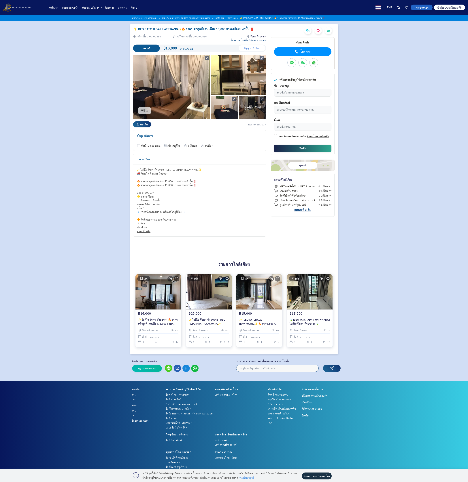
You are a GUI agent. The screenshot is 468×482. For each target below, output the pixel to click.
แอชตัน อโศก (173, 462)
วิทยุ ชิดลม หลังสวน (177, 434)
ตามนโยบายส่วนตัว (318, 136)
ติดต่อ (134, 7)
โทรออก (306, 51)
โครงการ (109, 7)
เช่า (133, 399)
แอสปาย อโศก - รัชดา (226, 457)
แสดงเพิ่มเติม (302, 210)
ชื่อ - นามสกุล (281, 85)
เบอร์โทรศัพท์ (282, 102)
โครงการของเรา (140, 420)
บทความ (122, 7)
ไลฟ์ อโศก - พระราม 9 (177, 394)
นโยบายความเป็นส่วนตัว (314, 395)
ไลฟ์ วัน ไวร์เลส (174, 440)
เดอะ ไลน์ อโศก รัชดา (177, 427)
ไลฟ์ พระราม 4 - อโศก (226, 394)
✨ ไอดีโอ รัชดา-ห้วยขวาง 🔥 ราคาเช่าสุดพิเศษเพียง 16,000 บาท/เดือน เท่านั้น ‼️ (158, 322)
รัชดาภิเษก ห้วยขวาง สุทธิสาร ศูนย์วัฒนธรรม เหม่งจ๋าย (186, 17)
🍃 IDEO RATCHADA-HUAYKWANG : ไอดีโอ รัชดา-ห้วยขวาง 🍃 (310, 321)
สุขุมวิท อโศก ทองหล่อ (178, 452)
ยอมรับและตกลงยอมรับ (292, 136)
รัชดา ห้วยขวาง (223, 452)
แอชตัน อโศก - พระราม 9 (179, 422)
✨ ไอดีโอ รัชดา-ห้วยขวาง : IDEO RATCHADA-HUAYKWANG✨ (207, 321)
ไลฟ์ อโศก (171, 418)
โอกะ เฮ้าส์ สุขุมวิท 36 (177, 457)
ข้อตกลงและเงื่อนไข (312, 389)
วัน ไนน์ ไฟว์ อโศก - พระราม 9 (181, 404)
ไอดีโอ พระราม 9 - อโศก (178, 408)
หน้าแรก (53, 7)
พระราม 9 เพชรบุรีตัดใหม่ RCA (183, 389)
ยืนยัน (302, 148)
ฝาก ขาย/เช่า (422, 7)
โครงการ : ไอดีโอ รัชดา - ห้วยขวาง (248, 40)
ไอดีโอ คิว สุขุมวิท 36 (177, 466)
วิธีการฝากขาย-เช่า (312, 408)
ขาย (134, 394)
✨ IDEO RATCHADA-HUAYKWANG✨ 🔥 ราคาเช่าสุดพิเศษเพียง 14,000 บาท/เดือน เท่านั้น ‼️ (257, 322)
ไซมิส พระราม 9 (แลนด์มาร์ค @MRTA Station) (190, 413)
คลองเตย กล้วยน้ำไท (227, 389)
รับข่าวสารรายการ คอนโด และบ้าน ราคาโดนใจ (262, 361)
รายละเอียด (143, 159)
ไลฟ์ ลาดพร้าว (222, 440)
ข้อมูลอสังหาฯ (145, 135)
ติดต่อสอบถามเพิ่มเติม (144, 361)
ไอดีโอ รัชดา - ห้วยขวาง (225, 17)
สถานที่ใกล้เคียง (283, 179)
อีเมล (277, 119)
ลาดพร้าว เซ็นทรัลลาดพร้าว (231, 434)
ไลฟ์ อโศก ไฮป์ (173, 399)
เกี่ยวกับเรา (307, 402)
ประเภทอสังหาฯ (91, 7)
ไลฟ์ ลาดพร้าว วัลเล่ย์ (225, 444)
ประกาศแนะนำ (70, 7)
